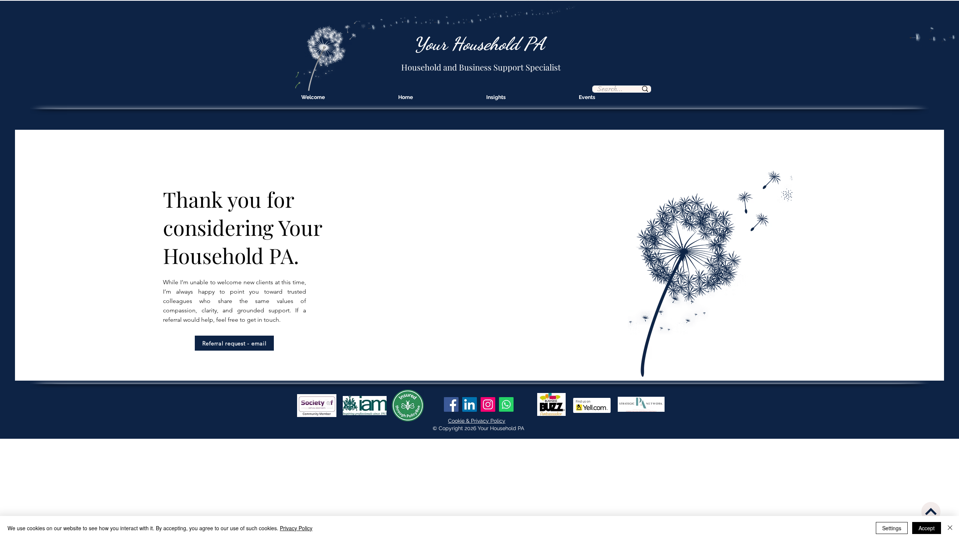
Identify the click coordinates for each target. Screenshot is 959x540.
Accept (927, 528)
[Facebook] (451, 404)
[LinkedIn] (469, 404)
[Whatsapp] (506, 404)
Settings (891, 528)
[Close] (950, 528)
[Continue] (930, 511)
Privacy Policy (296, 528)
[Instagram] (488, 404)
